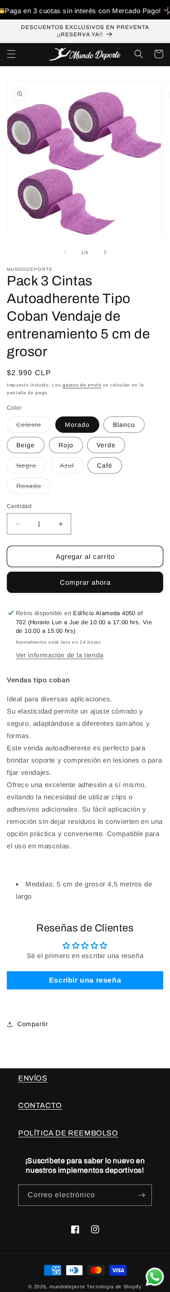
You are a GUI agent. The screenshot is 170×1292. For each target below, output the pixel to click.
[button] (11, 54)
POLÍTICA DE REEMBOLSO (68, 1133)
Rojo (65, 445)
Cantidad (19, 506)
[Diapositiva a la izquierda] (65, 252)
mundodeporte (67, 1286)
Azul (71, 467)
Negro (31, 467)
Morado (77, 424)
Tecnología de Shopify (114, 1286)
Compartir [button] (32, 1024)
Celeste (33, 427)
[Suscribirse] (141, 1195)
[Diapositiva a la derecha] (105, 252)
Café (104, 465)
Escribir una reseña (85, 980)
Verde (106, 445)
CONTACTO (40, 1105)
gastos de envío (82, 384)
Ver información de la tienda (60, 655)
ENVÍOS (33, 1078)
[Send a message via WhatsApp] (154, 1276)
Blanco (124, 424)
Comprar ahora (85, 582)
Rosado (33, 488)
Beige (25, 445)
